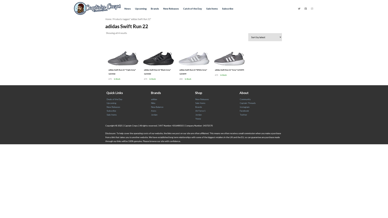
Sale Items (212, 8)
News (127, 8)
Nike (153, 103)
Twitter (243, 114)
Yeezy (198, 118)
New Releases (171, 8)
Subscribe (227, 8)
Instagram (244, 107)
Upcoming (141, 8)
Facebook (244, 110)
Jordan (154, 114)
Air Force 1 (200, 110)
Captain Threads (248, 103)
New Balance (157, 107)
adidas (154, 99)
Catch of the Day (192, 8)
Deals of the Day (114, 99)
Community (245, 99)
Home (108, 19)
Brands (155, 8)
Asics (153, 110)
